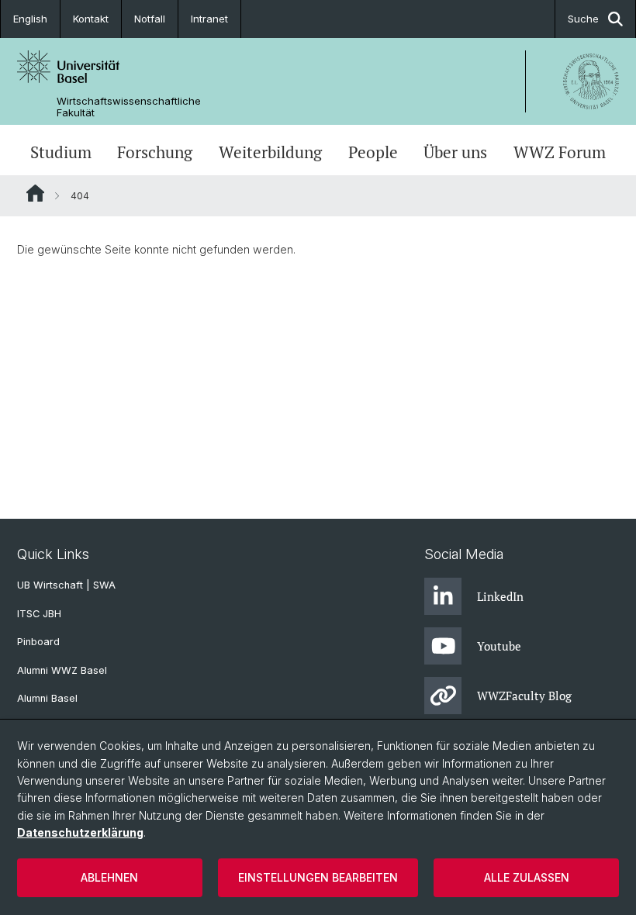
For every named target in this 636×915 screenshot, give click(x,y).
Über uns (455, 152)
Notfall (149, 18)
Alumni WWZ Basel (62, 670)
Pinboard (38, 641)
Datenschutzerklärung (80, 832)
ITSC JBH (39, 614)
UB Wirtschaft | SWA (66, 585)
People (373, 152)
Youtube (499, 646)
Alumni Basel (47, 698)
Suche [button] (583, 18)
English (30, 18)
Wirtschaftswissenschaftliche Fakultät (129, 107)
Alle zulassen (526, 877)
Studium (61, 152)
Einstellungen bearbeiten (318, 877)
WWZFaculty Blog (524, 695)
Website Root (35, 193)
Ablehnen (109, 877)
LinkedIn (500, 596)
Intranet (209, 18)
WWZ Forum (559, 152)
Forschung (154, 152)
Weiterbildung (270, 152)
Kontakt (91, 18)
